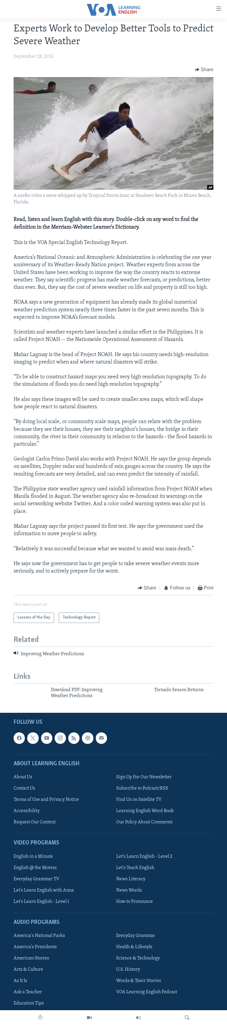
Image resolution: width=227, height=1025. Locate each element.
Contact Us (24, 788)
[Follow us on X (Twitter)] (32, 738)
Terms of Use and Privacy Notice (46, 799)
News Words (129, 890)
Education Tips (29, 1003)
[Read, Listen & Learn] (40, 1017)
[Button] (204, 70)
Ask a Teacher (28, 992)
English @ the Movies (35, 867)
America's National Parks (39, 935)
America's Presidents (35, 947)
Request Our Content (35, 822)
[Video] (89, 1017)
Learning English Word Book (145, 811)
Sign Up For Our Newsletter (144, 777)
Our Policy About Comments (144, 822)
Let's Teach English (135, 867)
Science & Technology (138, 958)
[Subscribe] (101, 738)
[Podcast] (87, 738)
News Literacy (130, 878)
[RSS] (74, 738)
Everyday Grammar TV (36, 878)
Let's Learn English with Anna (44, 890)
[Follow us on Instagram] (60, 738)
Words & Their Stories (138, 980)
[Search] (187, 1017)
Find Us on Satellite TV (139, 799)
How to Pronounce (134, 901)
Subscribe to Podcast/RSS (142, 788)
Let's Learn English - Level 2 (144, 856)
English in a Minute (33, 856)
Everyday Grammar (135, 935)
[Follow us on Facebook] (19, 738)
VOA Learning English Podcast (146, 992)
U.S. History (128, 969)
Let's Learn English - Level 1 (41, 901)
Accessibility (27, 811)
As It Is (20, 980)
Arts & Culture (28, 969)
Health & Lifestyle (134, 947)
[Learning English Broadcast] (138, 1017)
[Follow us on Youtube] (46, 738)
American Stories (31, 958)
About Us (23, 777)
